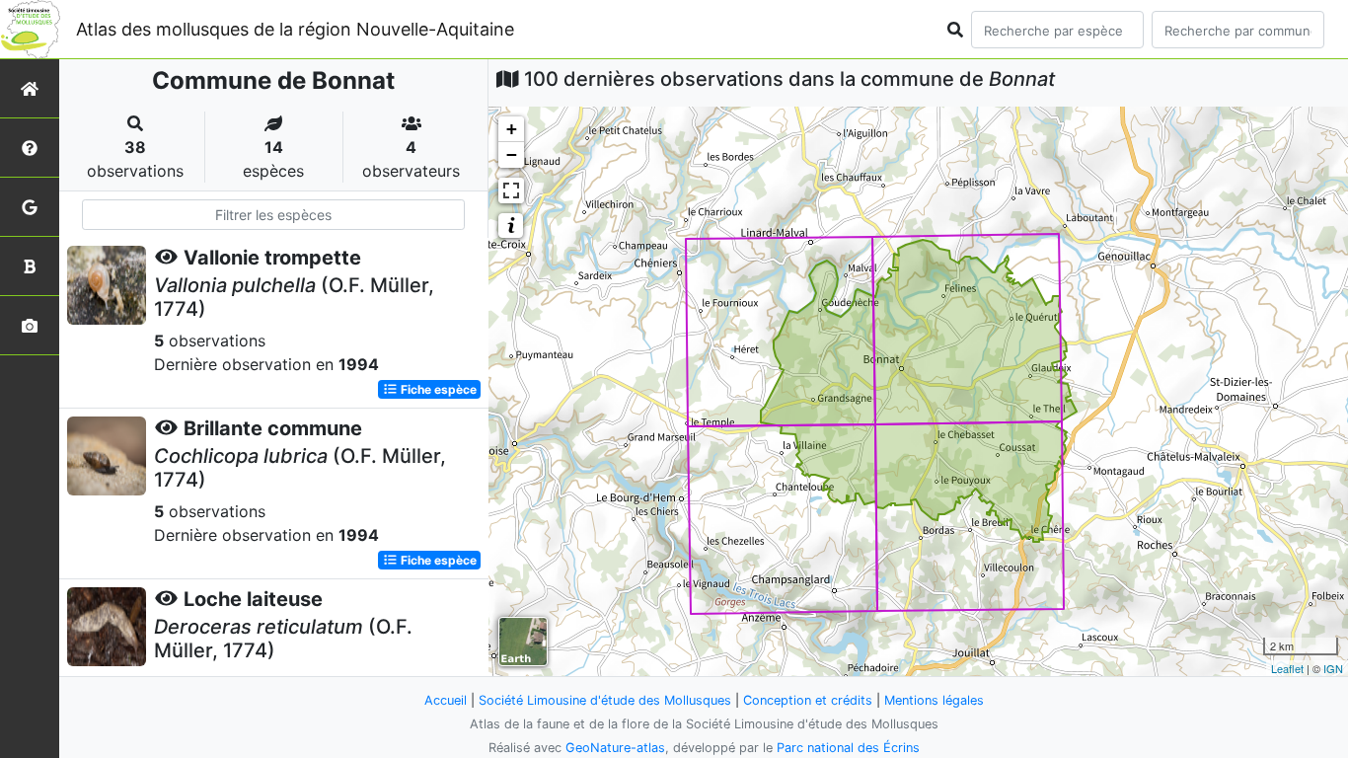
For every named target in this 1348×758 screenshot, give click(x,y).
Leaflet (1287, 668)
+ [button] (511, 128)
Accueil (445, 700)
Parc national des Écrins (848, 747)
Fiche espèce (437, 389)
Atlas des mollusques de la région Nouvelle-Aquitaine (295, 29)
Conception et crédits (807, 700)
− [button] (511, 154)
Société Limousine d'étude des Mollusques (605, 700)
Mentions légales (934, 700)
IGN (1333, 668)
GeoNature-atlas (615, 747)
